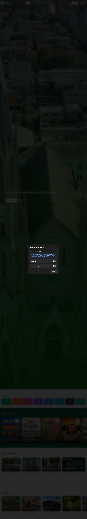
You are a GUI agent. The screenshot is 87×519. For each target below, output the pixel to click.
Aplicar (53, 271)
